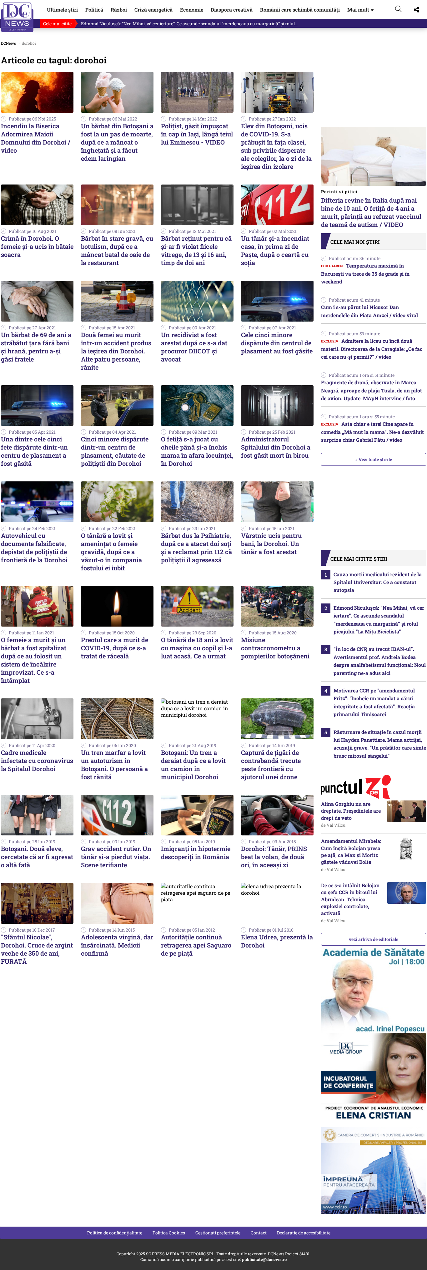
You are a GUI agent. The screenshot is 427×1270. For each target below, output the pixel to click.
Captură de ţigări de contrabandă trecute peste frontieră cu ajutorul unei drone (271, 764)
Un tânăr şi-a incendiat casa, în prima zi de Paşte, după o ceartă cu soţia (275, 250)
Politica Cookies (169, 1233)
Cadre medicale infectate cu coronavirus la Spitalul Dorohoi (37, 760)
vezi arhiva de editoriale (373, 939)
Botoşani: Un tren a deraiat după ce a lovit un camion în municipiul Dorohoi (193, 764)
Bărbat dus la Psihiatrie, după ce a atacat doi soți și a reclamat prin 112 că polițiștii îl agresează (196, 547)
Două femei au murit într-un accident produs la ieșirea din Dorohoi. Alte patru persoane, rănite (116, 351)
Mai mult (361, 9)
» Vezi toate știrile (373, 459)
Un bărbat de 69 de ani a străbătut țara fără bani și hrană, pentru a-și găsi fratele (36, 347)
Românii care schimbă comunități (300, 9)
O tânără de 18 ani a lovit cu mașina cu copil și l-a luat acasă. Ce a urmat (197, 648)
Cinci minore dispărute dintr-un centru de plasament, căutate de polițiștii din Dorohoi (114, 451)
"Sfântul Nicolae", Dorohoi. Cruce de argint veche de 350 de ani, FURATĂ (37, 949)
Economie (191, 9)
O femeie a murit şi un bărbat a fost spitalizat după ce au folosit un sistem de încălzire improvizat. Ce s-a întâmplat (33, 660)
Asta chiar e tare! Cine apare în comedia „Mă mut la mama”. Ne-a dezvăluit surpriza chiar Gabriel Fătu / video (372, 432)
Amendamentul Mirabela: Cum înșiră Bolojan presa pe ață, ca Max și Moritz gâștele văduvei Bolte (351, 851)
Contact (259, 1233)
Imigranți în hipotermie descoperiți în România (195, 852)
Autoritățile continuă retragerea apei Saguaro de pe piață (196, 945)
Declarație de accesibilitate (303, 1233)
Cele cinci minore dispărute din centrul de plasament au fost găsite (277, 343)
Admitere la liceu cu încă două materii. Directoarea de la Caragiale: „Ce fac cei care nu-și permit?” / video (371, 348)
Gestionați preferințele (217, 1233)
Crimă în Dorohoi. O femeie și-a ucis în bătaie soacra (37, 246)
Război (119, 9)
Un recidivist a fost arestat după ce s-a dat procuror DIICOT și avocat (194, 347)
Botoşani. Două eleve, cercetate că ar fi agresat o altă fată (37, 856)
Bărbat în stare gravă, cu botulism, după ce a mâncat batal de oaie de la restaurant (117, 250)
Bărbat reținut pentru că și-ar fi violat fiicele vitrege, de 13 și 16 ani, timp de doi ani (196, 250)
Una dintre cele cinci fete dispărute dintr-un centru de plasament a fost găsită (34, 451)
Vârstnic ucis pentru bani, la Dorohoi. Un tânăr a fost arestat (271, 543)
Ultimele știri (62, 9)
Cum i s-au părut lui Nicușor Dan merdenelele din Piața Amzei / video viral (369, 311)
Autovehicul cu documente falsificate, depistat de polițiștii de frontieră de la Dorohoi (34, 547)
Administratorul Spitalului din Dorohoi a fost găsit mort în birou (275, 447)
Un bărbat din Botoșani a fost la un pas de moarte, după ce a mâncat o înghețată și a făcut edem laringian (117, 142)
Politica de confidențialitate (114, 1233)
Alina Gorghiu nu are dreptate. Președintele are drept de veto (351, 810)
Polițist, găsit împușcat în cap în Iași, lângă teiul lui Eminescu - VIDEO (197, 134)
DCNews (17, 17)
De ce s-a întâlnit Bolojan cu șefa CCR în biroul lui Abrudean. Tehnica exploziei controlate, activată (350, 899)
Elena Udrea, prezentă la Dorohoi (277, 941)
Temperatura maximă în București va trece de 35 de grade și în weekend (365, 273)
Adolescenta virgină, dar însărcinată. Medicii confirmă (117, 945)
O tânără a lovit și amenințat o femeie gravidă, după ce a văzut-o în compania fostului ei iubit (111, 551)
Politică (94, 9)
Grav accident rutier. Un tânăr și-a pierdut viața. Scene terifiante (116, 856)
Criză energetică (153, 9)
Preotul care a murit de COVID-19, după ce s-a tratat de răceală (114, 648)
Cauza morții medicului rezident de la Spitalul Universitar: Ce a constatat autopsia (378, 582)
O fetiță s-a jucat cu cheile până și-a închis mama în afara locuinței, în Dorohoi (197, 451)
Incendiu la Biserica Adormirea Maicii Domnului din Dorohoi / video (35, 138)
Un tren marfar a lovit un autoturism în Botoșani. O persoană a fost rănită (114, 764)
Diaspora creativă (232, 9)
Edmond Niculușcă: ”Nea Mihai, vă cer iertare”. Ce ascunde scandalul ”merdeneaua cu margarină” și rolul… (189, 24)
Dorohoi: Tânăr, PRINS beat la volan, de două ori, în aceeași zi (274, 856)
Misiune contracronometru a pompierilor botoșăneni (275, 648)
